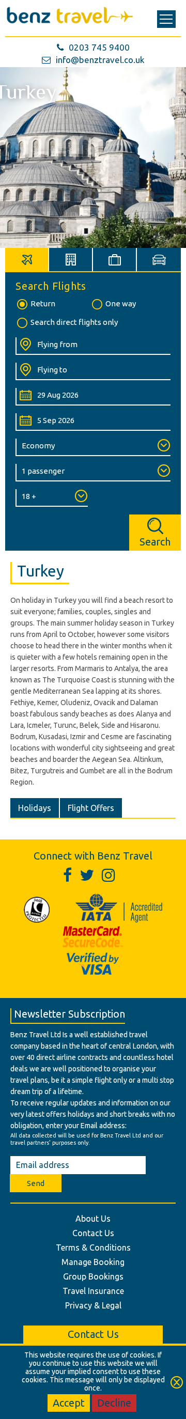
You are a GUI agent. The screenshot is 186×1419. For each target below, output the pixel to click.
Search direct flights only (74, 322)
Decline (114, 1403)
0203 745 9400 (99, 47)
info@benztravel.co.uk (100, 60)
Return (42, 303)
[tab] (27, 259)
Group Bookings (93, 1276)
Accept (69, 1403)
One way (120, 303)
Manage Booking (93, 1262)
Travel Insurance (93, 1291)
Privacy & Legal (93, 1305)
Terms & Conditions (93, 1247)
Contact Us (93, 1233)
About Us (93, 1218)
